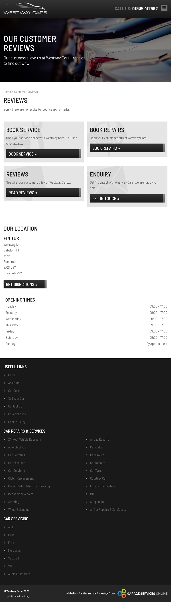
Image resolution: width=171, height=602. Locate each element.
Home (12, 375)
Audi (11, 527)
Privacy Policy (17, 414)
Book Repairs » (106, 148)
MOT (93, 494)
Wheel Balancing (18, 509)
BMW (11, 535)
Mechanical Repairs (20, 494)
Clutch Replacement (21, 478)
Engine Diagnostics (102, 486)
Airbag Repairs (99, 439)
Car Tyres (96, 470)
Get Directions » (21, 284)
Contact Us (15, 406)
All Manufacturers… (20, 574)
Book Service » (23, 153)
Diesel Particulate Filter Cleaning (29, 486)
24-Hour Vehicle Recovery (24, 439)
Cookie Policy (16, 422)
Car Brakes (97, 455)
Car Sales (14, 390)
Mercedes (14, 550)
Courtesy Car (98, 478)
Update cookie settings (18, 596)
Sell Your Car (16, 398)
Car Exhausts (16, 462)
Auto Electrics (17, 447)
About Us (13, 383)
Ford (11, 542)
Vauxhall (13, 558)
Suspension (97, 501)
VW (10, 566)
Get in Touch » (105, 198)
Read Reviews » (23, 192)
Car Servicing (17, 470)
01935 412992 (136, 8)
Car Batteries (16, 455)
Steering (13, 501)
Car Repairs (97, 462)
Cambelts (96, 447)
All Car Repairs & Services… (108, 509)
